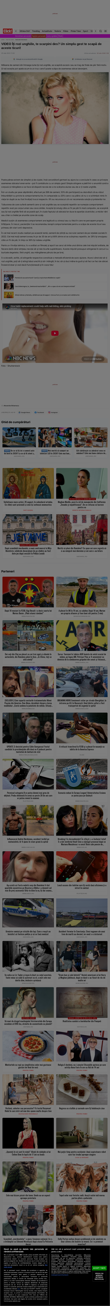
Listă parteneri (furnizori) (59, 1275)
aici (19, 1289)
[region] (55, 1275)
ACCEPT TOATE (99, 1268)
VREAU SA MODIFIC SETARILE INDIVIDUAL (99, 1276)
